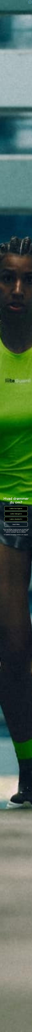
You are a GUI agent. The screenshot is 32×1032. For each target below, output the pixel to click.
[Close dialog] (29, 2)
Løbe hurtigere (16, 508)
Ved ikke (16, 524)
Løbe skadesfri (16, 519)
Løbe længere (16, 514)
